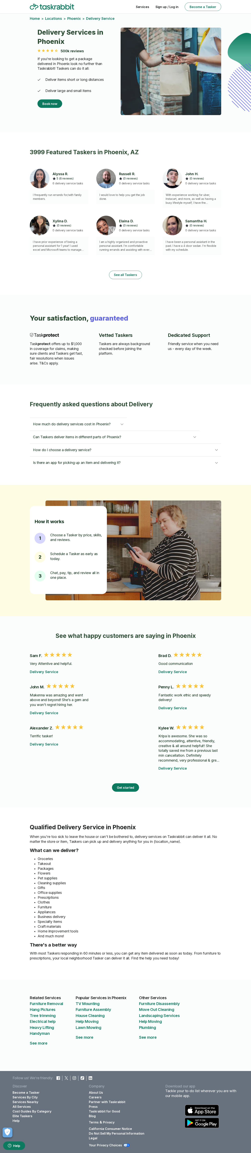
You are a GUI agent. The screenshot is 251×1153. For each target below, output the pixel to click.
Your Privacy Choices (105, 1145)
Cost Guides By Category (32, 1111)
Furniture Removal (46, 1003)
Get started (125, 788)
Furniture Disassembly (159, 1003)
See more (38, 1043)
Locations (53, 18)
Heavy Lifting (42, 1027)
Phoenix (74, 18)
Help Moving (87, 1021)
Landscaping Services (159, 1015)
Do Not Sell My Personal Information (116, 1133)
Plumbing (147, 1027)
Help (16, 1146)
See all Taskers (125, 275)
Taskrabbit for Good (104, 1111)
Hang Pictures (42, 1009)
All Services (22, 1107)
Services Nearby (25, 1102)
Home (35, 18)
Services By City (25, 1097)
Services (142, 7)
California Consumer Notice (110, 1129)
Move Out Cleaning (156, 1009)
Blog (92, 1116)
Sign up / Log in (167, 7)
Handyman (40, 1033)
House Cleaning (90, 1015)
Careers (95, 1097)
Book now (49, 104)
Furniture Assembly (93, 1009)
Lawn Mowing (88, 1027)
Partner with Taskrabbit (107, 1102)
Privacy (109, 1122)
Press (93, 1107)
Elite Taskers (22, 1116)
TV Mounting (88, 1003)
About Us (96, 1092)
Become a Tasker (203, 7)
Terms (94, 1122)
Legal (93, 1138)
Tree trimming (43, 1015)
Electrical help (43, 1021)
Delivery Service (44, 672)
